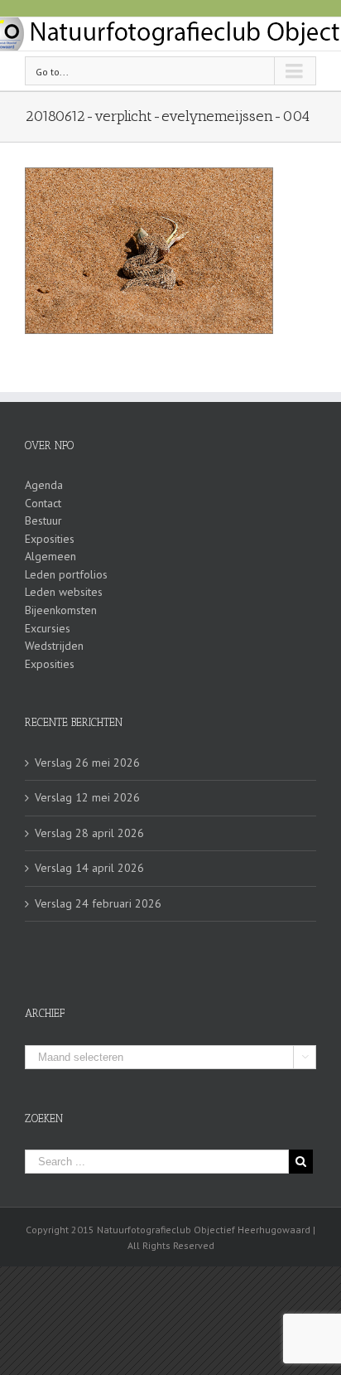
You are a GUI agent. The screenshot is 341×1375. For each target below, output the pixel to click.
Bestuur (43, 520)
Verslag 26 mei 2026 (87, 762)
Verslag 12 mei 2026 (87, 797)
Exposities (49, 538)
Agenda (44, 484)
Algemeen (50, 556)
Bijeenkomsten (61, 610)
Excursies (47, 628)
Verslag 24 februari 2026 (98, 903)
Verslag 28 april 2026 (89, 832)
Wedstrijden (54, 645)
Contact (43, 503)
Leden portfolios (66, 574)
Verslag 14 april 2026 (89, 867)
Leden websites (64, 591)
